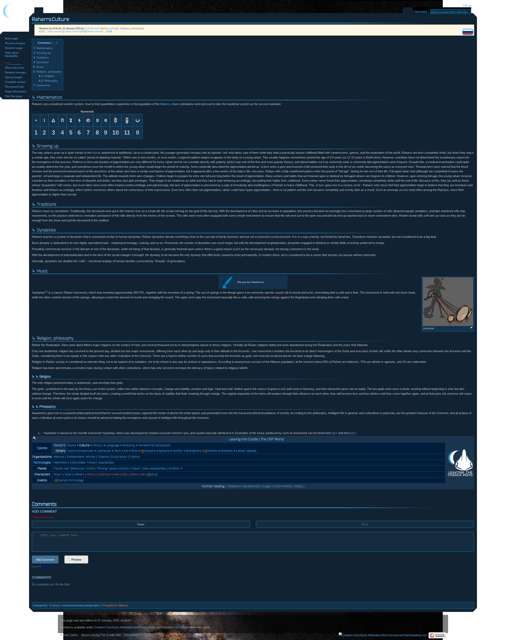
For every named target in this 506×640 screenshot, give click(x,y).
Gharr (58, 474)
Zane (68, 474)
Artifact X (175, 468)
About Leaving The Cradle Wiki (101, 635)
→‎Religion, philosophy (130, 28)
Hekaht (79, 474)
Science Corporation (112, 456)
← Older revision (54, 31)
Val (143, 474)
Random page (14, 47)
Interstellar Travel (82, 462)
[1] (46, 291)
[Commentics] (253, 552)
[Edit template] (34, 438)
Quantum (104, 474)
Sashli (71, 450)
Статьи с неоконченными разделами (74, 605)
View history (420, 11)
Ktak (134, 450)
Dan (125, 474)
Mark (134, 474)
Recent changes (15, 43)
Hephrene (60, 462)
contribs (111, 28)
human (96, 152)
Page (39, 11)
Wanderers (193, 450)
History (98, 445)
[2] (352, 433)
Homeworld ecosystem (154, 445)
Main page (11, 38)
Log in (466, 5)
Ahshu (91, 474)
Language (112, 445)
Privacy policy (69, 635)
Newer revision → (96, 31)
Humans (150, 450)
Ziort (117, 450)
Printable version (15, 81)
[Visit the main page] (14, 16)
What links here (14, 67)
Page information (15, 91)
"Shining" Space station (112, 468)
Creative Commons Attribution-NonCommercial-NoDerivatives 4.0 (136, 627)
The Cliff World (272, 439)
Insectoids (86, 450)
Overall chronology (71, 480)
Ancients (227, 450)
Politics (135, 456)
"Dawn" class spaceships (148, 468)
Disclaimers (131, 635)
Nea (117, 474)
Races (71, 445)
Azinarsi (164, 450)
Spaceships (106, 462)
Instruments (283, 486)
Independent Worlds (81, 456)
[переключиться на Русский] (468, 31)
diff (41, 31)
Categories (40, 605)
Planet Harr (62, 468)
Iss (126, 450)
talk (104, 28)
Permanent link (14, 86)
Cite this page (13, 96)
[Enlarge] (471, 328)
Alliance (165, 104)
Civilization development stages (249, 486)
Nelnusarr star (82, 468)
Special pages (14, 77)
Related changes (15, 72)
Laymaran (104, 450)
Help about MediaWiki (12, 54)
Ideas (299, 486)
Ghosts (213, 450)
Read (408, 11)
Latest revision (72, 31)
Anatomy (129, 445)
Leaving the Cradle (243, 439)
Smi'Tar (178, 450)
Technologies (42, 462)
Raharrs (59, 445)
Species (42, 448)
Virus (154, 474)
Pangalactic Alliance (115, 605)
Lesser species (246, 450)
